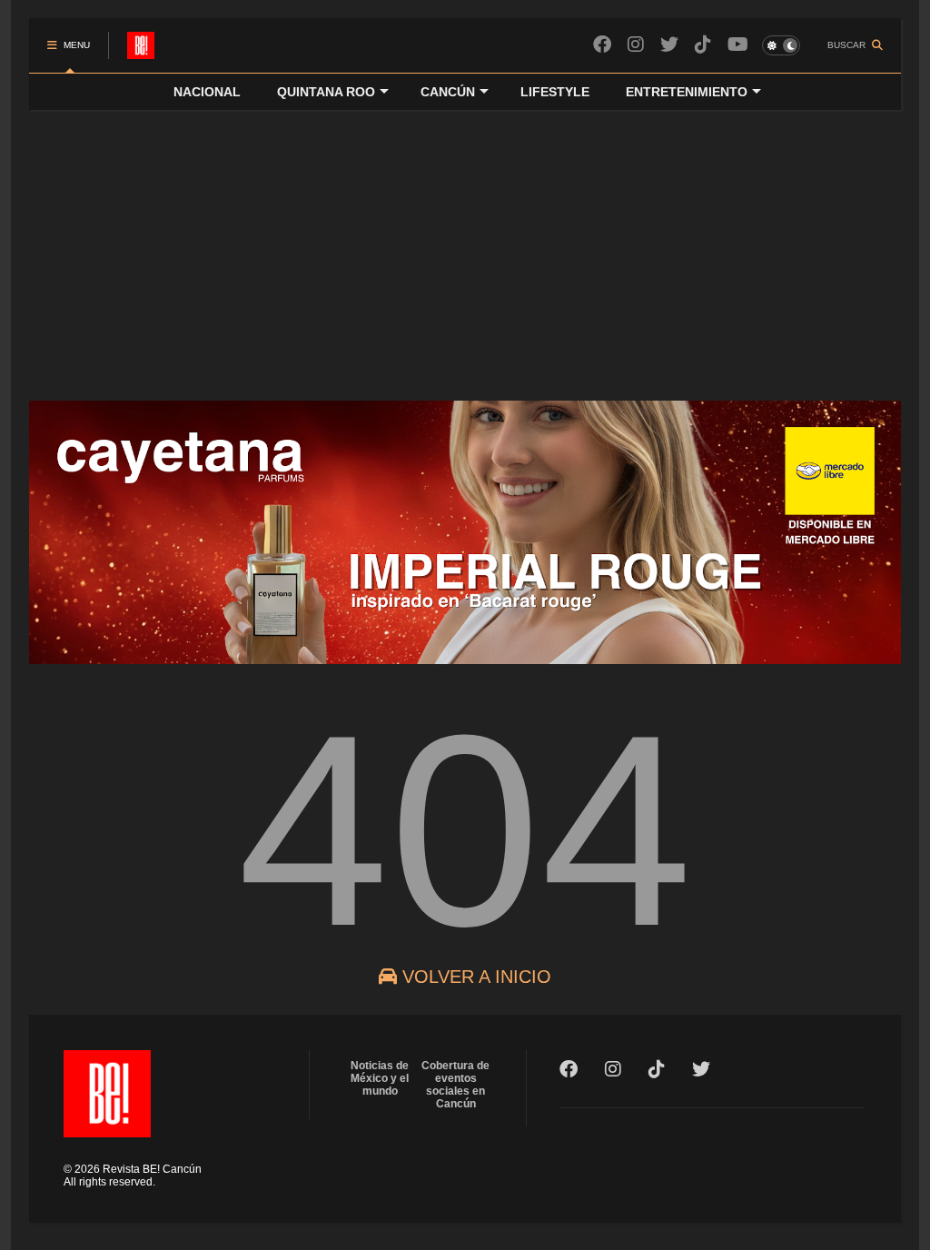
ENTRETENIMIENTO (686, 91)
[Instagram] (636, 45)
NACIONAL (207, 91)
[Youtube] (737, 45)
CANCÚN (447, 91)
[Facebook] (602, 45)
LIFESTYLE (554, 91)
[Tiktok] (703, 45)
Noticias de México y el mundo (380, 1078)
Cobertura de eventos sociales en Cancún (455, 1084)
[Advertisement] (465, 246)
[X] (669, 45)
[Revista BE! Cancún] (140, 50)
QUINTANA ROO (326, 91)
